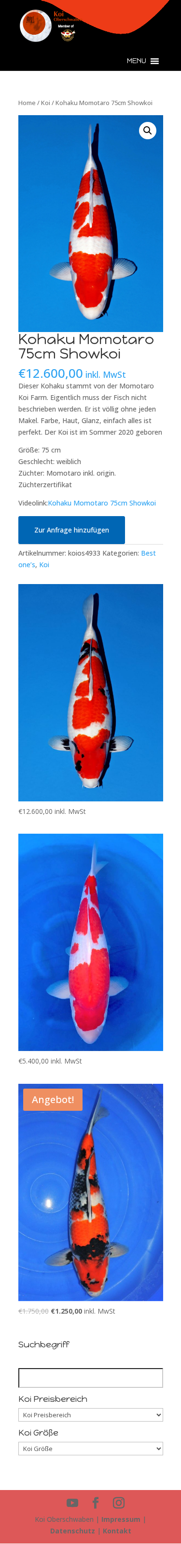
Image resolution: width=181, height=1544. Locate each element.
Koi (45, 102)
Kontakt (117, 1530)
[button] (136, 61)
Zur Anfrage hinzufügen (71, 529)
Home (27, 102)
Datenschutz (72, 1530)
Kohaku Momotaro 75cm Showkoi (102, 502)
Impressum (120, 1519)
